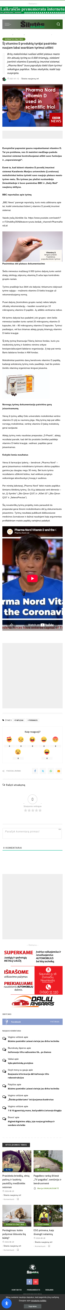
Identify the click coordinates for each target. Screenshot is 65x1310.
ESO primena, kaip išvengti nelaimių (44, 1232)
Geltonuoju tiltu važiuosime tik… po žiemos (29, 1052)
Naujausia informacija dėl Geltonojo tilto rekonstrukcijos (28, 1075)
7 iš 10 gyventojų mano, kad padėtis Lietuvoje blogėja (35, 1110)
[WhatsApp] (51, 771)
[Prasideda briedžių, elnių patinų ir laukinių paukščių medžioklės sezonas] (16, 1161)
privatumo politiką (38, 1301)
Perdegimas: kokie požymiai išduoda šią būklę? (14, 1234)
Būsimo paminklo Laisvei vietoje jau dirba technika (33, 1041)
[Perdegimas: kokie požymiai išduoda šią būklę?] (16, 1216)
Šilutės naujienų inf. (30, 78)
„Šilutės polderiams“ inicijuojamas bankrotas (30, 1099)
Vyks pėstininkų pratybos (20, 1063)
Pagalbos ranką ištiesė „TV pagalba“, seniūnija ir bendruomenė (47, 1179)
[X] (43, 771)
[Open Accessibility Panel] (7, 1303)
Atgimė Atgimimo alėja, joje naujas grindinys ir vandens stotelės (31, 1123)
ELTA (8, 1170)
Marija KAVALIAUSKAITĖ (48, 1188)
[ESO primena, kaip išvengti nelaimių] (48, 1216)
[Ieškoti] (58, 24)
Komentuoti (9, 1199)
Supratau (33, 1306)
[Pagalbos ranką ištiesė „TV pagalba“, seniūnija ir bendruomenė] (48, 1161)
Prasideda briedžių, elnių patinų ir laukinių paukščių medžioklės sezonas (16, 1181)
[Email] (59, 771)
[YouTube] (35, 1282)
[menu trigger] (9, 24)
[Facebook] (35, 771)
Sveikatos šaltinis (14, 39)
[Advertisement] (33, 135)
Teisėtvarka (43, 1224)
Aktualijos (42, 1170)
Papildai (19, 720)
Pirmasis (33, 720)
